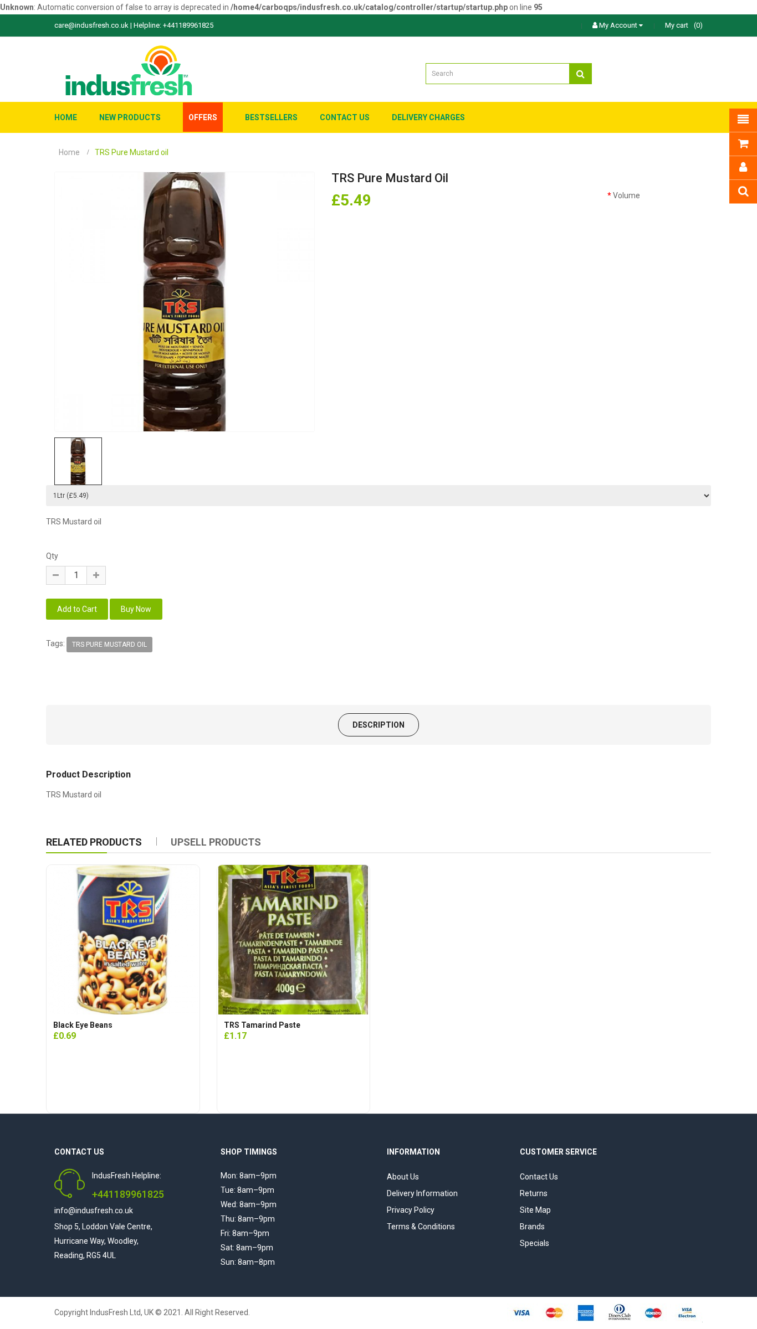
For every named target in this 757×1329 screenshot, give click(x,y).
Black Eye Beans (82, 1025)
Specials (534, 1243)
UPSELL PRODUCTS (216, 842)
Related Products (94, 842)
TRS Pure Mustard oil (109, 644)
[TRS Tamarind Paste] (293, 939)
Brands (532, 1226)
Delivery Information (422, 1193)
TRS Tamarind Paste (262, 1025)
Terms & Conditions (421, 1226)
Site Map (535, 1210)
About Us (403, 1176)
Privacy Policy (410, 1210)
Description (378, 724)
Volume (626, 195)
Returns (534, 1193)
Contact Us (539, 1176)
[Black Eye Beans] (123, 939)
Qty (52, 556)
